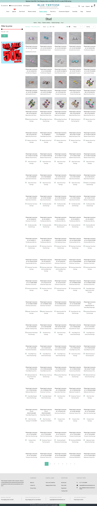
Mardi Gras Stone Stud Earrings (33, 136)
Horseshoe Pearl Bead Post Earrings (34, 349)
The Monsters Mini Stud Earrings (48, 221)
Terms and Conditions (50, 482)
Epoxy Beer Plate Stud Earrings (62, 392)
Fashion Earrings (55, 22)
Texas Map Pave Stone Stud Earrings (49, 136)
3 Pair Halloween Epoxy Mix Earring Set (64, 242)
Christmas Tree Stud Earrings (33, 221)
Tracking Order (64, 490)
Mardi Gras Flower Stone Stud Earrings (49, 115)
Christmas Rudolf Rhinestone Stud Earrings (65, 457)
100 (48, 26)
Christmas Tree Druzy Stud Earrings (48, 392)
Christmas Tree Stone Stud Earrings (77, 263)
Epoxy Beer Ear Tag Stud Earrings (77, 328)
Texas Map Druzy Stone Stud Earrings (78, 349)
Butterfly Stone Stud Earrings (33, 51)
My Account (63, 482)
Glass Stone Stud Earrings (61, 178)
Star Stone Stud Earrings (61, 413)
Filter (4, 35)
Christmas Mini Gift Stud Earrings (77, 242)
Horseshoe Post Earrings (46, 349)
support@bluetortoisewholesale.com (87, 485)
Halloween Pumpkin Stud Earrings (77, 392)
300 (53, 26)
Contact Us (32, 485)
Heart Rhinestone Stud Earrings (62, 73)
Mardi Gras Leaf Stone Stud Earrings (34, 115)
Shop (39, 22)
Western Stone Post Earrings (32, 157)
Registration (63, 488)
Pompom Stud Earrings (60, 436)
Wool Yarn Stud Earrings (89, 413)
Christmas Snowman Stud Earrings (63, 305)
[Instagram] (1, 489)
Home (35, 22)
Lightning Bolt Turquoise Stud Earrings (78, 73)
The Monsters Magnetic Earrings (33, 73)
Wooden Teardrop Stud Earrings (33, 328)
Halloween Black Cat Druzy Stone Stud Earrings (37, 392)
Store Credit (63, 485)
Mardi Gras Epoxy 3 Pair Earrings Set (78, 136)
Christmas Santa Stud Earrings (76, 284)
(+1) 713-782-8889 (83, 482)
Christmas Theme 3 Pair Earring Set (77, 413)
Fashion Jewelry (46, 22)
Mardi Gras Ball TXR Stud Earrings (63, 328)
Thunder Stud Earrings (60, 94)
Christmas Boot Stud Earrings (76, 305)
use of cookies (54, 504)
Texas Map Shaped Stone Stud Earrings (35, 415)
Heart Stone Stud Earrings (32, 178)
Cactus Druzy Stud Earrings (75, 370)
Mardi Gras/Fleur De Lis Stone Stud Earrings (79, 115)
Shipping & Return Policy (51, 485)
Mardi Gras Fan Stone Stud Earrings (63, 115)
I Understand (62, 504)
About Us (32, 482)
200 (50, 26)
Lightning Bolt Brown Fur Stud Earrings (35, 94)
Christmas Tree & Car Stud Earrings (48, 263)
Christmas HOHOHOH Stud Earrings (77, 457)
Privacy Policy (33, 488)
